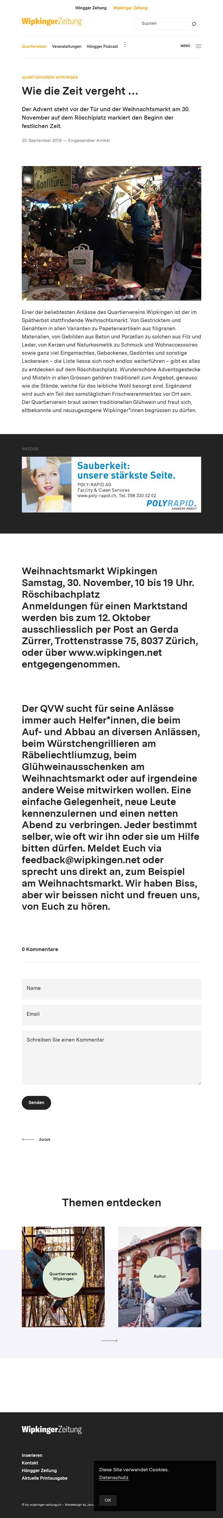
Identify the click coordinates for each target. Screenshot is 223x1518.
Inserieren (32, 1456)
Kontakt (30, 1463)
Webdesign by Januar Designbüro (90, 1505)
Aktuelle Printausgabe (44, 1478)
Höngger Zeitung (91, 8)
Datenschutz (114, 1477)
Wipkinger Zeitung (130, 8)
